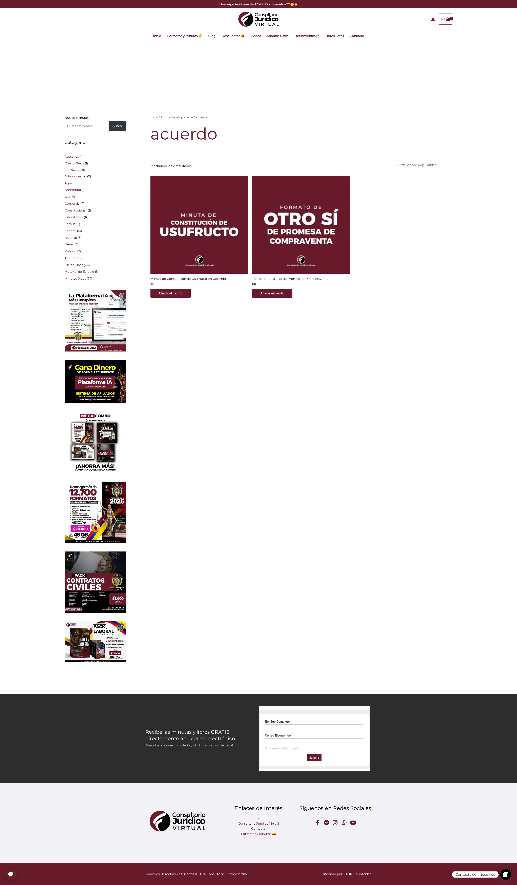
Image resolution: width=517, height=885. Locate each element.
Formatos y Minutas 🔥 (184, 36)
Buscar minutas (76, 118)
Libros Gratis (334, 36)
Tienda (256, 36)
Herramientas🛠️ (306, 36)
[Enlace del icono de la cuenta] (433, 19)
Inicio (157, 36)
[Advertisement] (258, 72)
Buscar (117, 126)
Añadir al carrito (171, 293)
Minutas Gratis (277, 36)
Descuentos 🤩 (233, 36)
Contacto (357, 36)
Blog (211, 36)
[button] (258, 4)
